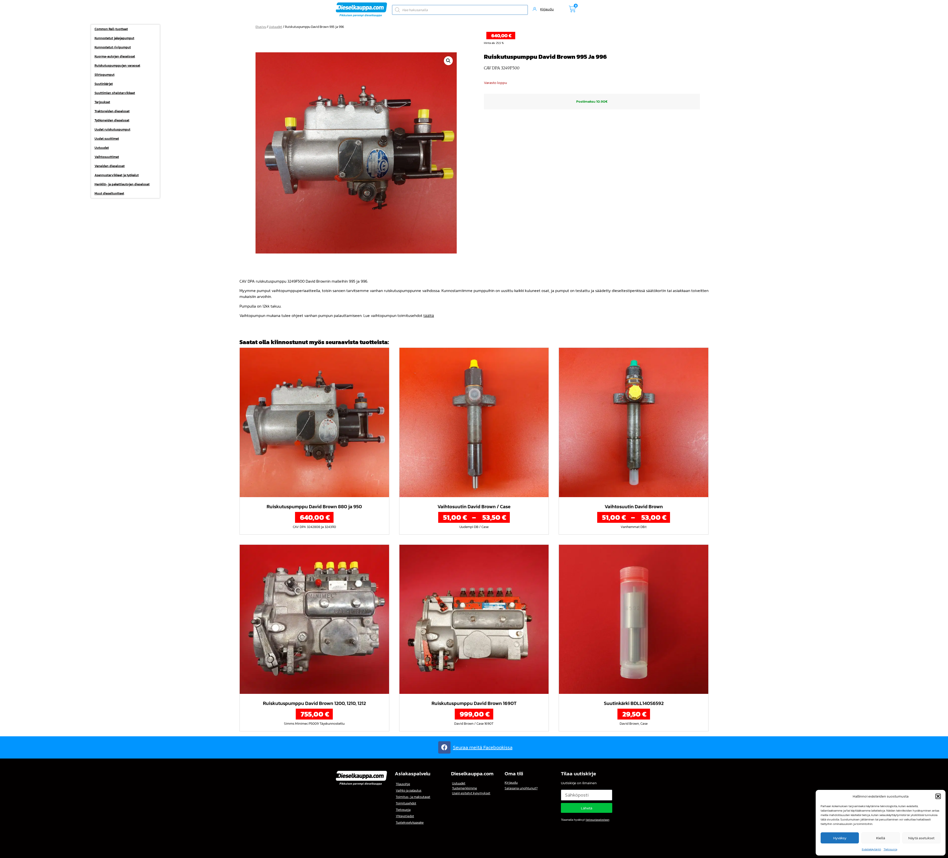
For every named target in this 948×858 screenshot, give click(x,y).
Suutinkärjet (104, 83)
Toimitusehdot (406, 803)
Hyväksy (840, 838)
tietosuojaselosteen (597, 820)
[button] (938, 796)
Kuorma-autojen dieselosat (115, 56)
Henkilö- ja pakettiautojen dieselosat (122, 184)
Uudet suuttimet (107, 138)
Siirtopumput (105, 74)
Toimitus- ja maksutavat (413, 797)
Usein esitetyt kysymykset (471, 793)
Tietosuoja (890, 849)
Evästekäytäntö (871, 849)
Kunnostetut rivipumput (113, 47)
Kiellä (880, 838)
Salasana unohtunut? (521, 788)
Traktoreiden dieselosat (112, 111)
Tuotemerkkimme (464, 788)
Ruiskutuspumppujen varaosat (117, 65)
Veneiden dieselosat (110, 166)
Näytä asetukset (921, 838)
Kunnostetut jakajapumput (114, 38)
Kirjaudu (511, 782)
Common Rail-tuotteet (111, 29)
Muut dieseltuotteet (109, 193)
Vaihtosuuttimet (107, 157)
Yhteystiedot (405, 816)
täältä (428, 315)
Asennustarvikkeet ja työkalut (117, 175)
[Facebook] (444, 747)
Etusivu (261, 26)
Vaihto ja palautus (408, 790)
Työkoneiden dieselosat (112, 120)
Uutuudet (102, 147)
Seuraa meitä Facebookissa (483, 747)
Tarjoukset (102, 102)
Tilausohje (403, 784)
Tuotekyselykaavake (410, 822)
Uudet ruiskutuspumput (112, 129)
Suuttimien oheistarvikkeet (115, 93)
